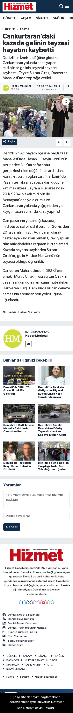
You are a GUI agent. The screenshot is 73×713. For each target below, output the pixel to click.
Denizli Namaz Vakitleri (22, 623)
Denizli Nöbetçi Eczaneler (24, 614)
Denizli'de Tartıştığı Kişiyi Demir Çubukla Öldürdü (17, 466)
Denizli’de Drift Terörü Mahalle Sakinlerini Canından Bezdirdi (18, 428)
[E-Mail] (28, 344)
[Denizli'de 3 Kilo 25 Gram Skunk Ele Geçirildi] (19, 375)
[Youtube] (43, 603)
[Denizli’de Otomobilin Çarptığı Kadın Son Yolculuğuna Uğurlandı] (54, 451)
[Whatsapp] (50, 603)
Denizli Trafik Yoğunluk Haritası (27, 627)
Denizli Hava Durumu (21, 619)
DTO (50, 664)
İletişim (24, 676)
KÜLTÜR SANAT (34, 660)
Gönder (12, 527)
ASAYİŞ (24, 29)
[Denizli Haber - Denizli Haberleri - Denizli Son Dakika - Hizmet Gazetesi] (19, 6)
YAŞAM (25, 18)
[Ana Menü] (67, 6)
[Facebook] (22, 603)
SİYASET (42, 18)
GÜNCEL (9, 18)
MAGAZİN (12, 664)
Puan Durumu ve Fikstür (22, 632)
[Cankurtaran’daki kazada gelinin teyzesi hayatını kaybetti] (36, 115)
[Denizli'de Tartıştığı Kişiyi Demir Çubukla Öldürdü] (19, 451)
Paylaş (12, 141)
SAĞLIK (58, 18)
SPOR (53, 660)
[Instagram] (36, 603)
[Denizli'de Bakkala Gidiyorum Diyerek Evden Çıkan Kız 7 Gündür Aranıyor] (54, 375)
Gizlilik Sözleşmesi (46, 676)
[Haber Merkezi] (12, 338)
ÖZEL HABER (33, 664)
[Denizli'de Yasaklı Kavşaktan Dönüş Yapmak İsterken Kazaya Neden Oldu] (54, 413)
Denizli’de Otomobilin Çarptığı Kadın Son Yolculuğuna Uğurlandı (53, 466)
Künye (10, 676)
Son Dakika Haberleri (21, 640)
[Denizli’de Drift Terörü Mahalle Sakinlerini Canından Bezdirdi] (19, 413)
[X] (29, 603)
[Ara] (61, 6)
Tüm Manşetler (17, 636)
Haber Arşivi (15, 645)
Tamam (50, 708)
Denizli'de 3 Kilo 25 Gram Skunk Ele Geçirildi (16, 390)
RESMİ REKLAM (15, 668)
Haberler (9, 29)
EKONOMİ (12, 660)
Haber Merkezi (36, 335)
